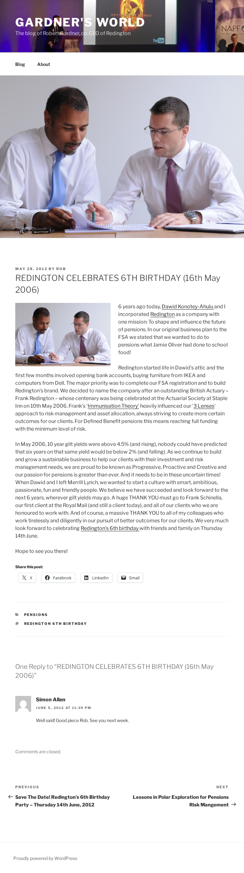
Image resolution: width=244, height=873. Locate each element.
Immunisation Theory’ (113, 406)
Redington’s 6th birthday (110, 528)
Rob (61, 269)
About (43, 64)
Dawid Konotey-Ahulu (188, 307)
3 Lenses (203, 406)
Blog (20, 64)
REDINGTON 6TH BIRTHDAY (55, 623)
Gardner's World (80, 22)
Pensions (36, 614)
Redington (162, 314)
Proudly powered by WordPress (45, 858)
